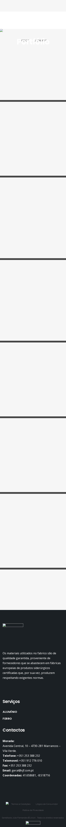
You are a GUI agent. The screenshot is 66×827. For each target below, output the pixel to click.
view (4, 55)
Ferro (7, 719)
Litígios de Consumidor (47, 804)
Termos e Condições (20, 804)
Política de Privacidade (33, 810)
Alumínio (10, 712)
